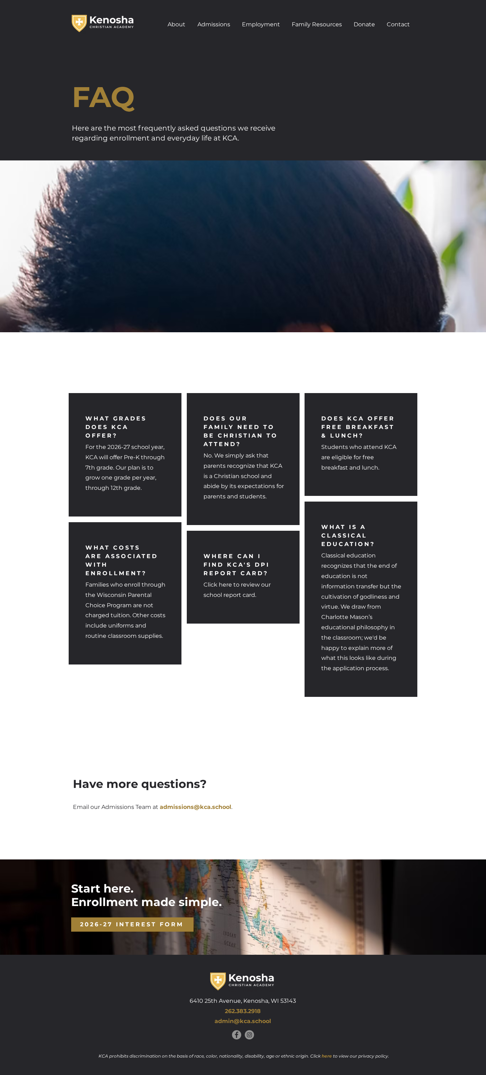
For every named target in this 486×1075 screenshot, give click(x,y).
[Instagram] (249, 1034)
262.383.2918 (243, 1011)
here (225, 584)
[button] (176, 23)
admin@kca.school (243, 1021)
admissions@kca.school (195, 807)
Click (321, 1056)
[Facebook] (236, 1034)
